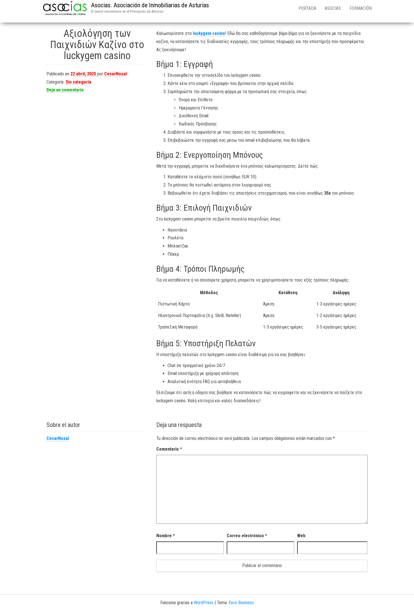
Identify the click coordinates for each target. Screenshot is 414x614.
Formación (361, 8)
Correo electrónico (247, 535)
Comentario (169, 449)
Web (301, 535)
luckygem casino (209, 33)
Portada (307, 8)
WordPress (203, 602)
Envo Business (241, 602)
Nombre (165, 535)
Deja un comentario (65, 90)
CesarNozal (115, 74)
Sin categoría (78, 82)
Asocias (333, 8)
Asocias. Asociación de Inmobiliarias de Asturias (150, 5)
